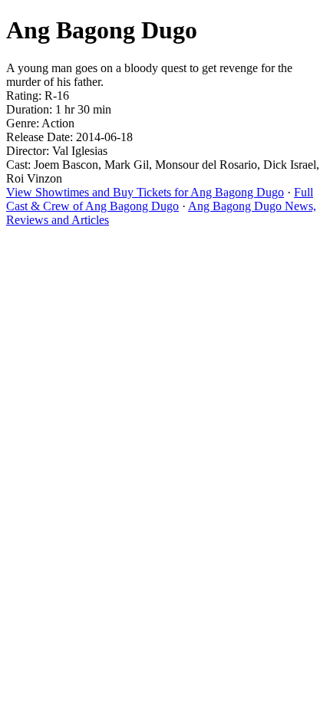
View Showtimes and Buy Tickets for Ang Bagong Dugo (145, 192)
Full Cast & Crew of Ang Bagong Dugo (159, 199)
